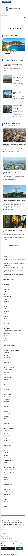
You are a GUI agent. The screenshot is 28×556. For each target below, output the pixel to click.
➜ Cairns (6, 316)
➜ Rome (6, 450)
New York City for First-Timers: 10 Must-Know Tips (18, 107)
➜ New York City (8, 426)
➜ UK (5, 491)
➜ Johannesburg (7, 377)
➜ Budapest (6, 311)
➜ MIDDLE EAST (8, 409)
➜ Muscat (6, 416)
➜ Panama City (7, 435)
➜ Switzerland (7, 474)
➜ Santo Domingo (8, 460)
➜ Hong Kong (7, 365)
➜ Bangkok (6, 301)
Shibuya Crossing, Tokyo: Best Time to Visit (13, 173)
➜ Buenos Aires (7, 313)
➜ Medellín (6, 401)
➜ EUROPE (7, 352)
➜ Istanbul (6, 372)
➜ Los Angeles (7, 394)
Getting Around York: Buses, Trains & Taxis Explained (12, 64)
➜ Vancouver (7, 494)
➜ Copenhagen (7, 333)
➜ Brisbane (6, 308)
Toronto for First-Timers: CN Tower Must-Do (17, 92)
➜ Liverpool (6, 389)
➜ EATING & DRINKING (9, 345)
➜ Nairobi (6, 418)
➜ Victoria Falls (7, 496)
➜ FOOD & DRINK (8, 357)
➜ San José (6, 455)
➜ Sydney (6, 477)
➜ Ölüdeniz (6, 431)
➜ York (5, 506)
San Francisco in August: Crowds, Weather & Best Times (14, 144)
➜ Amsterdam (7, 289)
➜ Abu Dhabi (7, 282)
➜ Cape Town (7, 326)
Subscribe (19, 548)
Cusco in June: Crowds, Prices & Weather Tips (18, 76)
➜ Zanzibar (6, 509)
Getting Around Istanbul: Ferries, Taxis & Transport (14, 201)
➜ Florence (6, 355)
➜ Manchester (7, 396)
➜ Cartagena (7, 328)
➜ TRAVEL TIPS (8, 487)
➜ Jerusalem (7, 374)
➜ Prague (6, 443)
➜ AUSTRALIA (7, 296)
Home (2, 529)
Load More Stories (14, 245)
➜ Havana (6, 362)
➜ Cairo (6, 318)
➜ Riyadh (6, 448)
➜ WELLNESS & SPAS (9, 504)
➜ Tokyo (6, 479)
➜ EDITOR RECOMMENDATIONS (12, 350)
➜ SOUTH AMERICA (9, 470)
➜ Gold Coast (7, 360)
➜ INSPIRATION (8, 370)
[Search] (24, 18)
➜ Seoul (6, 462)
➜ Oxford (6, 433)
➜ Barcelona (7, 304)
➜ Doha (6, 340)
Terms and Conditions (6, 538)
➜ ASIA (5, 291)
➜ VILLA (6, 501)
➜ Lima (5, 384)
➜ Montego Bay (7, 413)
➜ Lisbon (6, 387)
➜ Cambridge (7, 321)
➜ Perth (6, 440)
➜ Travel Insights (8, 484)
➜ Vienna (6, 499)
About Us (3, 531)
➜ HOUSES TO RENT (9, 367)
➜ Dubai (6, 343)
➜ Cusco (6, 338)
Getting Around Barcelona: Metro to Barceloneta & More (12, 231)
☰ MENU (4, 14)
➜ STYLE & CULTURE (9, 472)
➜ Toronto (6, 482)
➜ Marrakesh (7, 399)
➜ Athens (6, 294)
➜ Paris (5, 438)
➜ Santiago (6, 457)
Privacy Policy (4, 536)
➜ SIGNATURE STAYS (9, 467)
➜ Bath (5, 306)
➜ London (6, 391)
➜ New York (7, 423)
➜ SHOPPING (7, 465)
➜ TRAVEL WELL (8, 489)
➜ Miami (6, 406)
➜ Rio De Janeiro (8, 445)
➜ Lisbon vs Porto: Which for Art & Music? (13, 267)
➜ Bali (5, 299)
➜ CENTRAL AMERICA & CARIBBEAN (13, 331)
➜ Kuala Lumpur (7, 379)
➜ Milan (6, 411)
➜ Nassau (6, 421)
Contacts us (4, 533)
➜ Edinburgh (7, 348)
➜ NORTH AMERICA (9, 428)
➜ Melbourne (7, 404)
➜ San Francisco (8, 452)
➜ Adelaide (6, 284)
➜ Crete (6, 335)
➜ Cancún (6, 323)
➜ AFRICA (6, 287)
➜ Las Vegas (7, 382)
